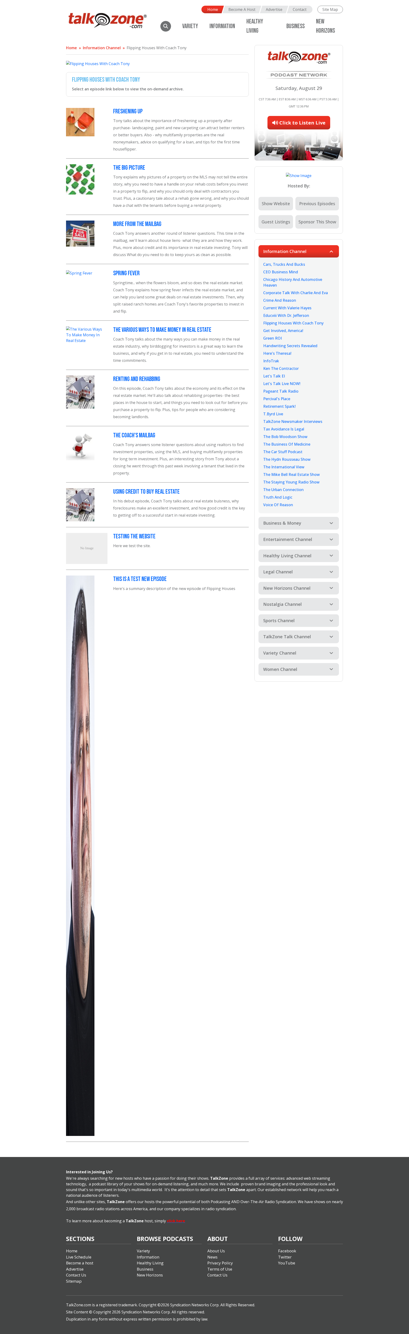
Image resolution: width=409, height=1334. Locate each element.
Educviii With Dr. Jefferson (286, 315)
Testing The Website (134, 536)
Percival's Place (276, 398)
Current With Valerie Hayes (287, 307)
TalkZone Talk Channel (287, 636)
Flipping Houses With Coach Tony (157, 47)
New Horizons (150, 1275)
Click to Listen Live (301, 123)
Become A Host (241, 9)
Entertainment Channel (287, 539)
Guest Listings (276, 222)
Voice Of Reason (278, 504)
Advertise (274, 9)
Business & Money (282, 523)
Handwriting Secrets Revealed (290, 345)
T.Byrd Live (273, 414)
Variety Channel (279, 653)
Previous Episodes (317, 203)
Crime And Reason (279, 300)
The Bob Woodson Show (285, 436)
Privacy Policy (220, 1263)
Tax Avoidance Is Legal (283, 429)
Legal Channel (278, 572)
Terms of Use (219, 1269)
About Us (216, 1251)
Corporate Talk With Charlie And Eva (295, 292)
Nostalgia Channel (282, 604)
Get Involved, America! (283, 330)
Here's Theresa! (277, 353)
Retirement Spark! (279, 406)
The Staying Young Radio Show (291, 482)
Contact (300, 9)
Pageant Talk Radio (280, 391)
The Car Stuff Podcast (282, 451)
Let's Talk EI (274, 376)
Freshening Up (127, 111)
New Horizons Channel (287, 588)
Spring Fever (126, 273)
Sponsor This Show (317, 222)
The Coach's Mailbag (134, 435)
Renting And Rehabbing (136, 379)
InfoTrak (271, 360)
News (212, 1257)
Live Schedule (78, 1257)
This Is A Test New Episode (140, 579)
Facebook (287, 1251)
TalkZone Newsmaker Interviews (292, 421)
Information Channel (102, 47)
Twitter (285, 1257)
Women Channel (280, 669)
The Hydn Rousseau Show (287, 459)
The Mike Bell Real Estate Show (291, 474)
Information (222, 26)
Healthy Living (150, 1263)
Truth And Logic (277, 497)
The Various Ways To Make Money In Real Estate (162, 330)
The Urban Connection (283, 489)
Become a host (79, 1263)
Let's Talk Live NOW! (281, 383)
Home (212, 9)
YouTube (286, 1263)
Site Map (330, 9)
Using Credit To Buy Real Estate (146, 492)
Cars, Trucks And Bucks (284, 264)
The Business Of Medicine (286, 444)
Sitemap (74, 1281)
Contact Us (76, 1275)
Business (295, 26)
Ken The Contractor (281, 368)
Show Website (276, 203)
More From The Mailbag (137, 224)
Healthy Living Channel (287, 555)
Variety (190, 26)
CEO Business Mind (280, 272)
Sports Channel (279, 620)
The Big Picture (129, 168)
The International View (283, 467)
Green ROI (272, 338)
